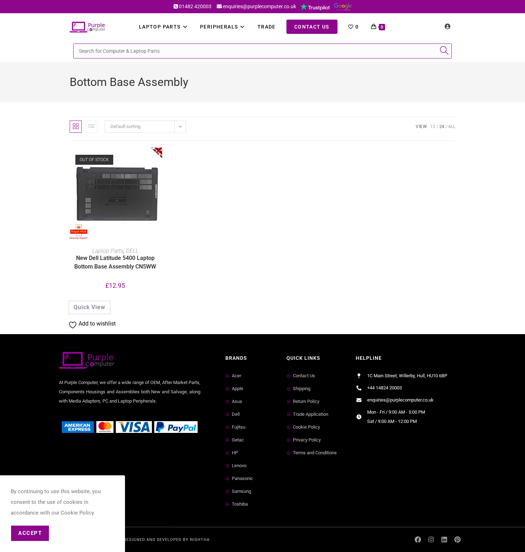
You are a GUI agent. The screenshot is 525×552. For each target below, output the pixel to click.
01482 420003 (195, 6)
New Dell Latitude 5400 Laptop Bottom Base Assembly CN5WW (115, 262)
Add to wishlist (158, 164)
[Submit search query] (445, 51)
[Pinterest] (457, 540)
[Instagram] (431, 540)
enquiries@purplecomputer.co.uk (259, 6)
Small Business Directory (90, 453)
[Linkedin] (444, 540)
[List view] (91, 127)
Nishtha (200, 539)
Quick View (89, 307)
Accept (30, 533)
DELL (132, 250)
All (451, 126)
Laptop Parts (108, 250)
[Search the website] (262, 50)
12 (432, 126)
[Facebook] (418, 540)
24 (441, 126)
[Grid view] (76, 127)
